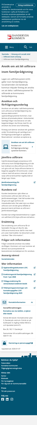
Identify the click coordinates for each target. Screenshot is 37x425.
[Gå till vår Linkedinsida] (7, 400)
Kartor (3, 376)
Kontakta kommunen (9, 366)
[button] (18, 302)
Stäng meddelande (25, 5)
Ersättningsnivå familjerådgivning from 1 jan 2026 (17, 275)
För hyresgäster (7, 381)
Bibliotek (4, 378)
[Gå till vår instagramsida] (11, 400)
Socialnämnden (8, 259)
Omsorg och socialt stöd (20, 54)
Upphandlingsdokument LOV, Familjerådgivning (15, 268)
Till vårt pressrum (8, 391)
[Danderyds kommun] (18, 37)
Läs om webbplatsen (10, 26)
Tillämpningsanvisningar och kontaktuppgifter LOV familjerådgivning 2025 (15, 290)
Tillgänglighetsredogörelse (11, 368)
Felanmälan (5, 363)
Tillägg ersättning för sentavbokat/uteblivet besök (14, 282)
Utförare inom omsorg (12, 57)
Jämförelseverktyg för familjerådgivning (13, 183)
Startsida (5, 54)
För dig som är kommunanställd (13, 383)
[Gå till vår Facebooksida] (3, 400)
